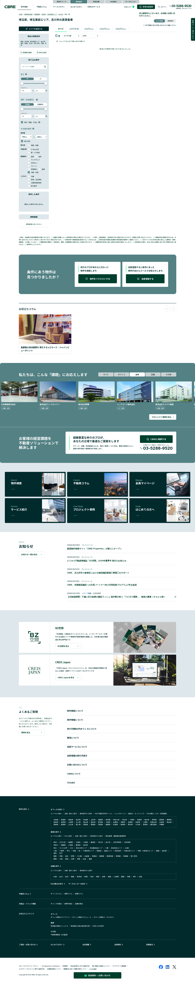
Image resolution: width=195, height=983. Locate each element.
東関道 (101, 856)
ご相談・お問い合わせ (27, 944)
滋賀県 (130, 822)
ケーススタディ (59, 7)
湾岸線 (118, 856)
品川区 (108, 842)
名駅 (103, 876)
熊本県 (130, 824)
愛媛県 (93, 824)
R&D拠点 (113, 1)
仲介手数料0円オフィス (103, 813)
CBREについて (74, 773)
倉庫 (137, 374)
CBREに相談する (158, 439)
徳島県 (85, 824)
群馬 (72, 856)
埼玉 (55, 848)
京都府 (123, 822)
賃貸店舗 (96, 1)
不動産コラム (42, 7)
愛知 (66, 859)
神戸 (134, 876)
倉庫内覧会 (68, 903)
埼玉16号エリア (81, 848)
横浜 (97, 876)
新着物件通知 (27, 52)
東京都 (108, 819)
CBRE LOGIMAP (98, 926)
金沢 (66, 876)
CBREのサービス (93, 7)
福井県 (93, 822)
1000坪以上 (104, 28)
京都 (78, 859)
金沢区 (85, 845)
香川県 (78, 824)
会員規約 (117, 944)
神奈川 (55, 845)
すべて (61, 28)
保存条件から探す (86, 813)
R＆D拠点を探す (57, 884)
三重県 (145, 822)
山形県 (93, 819)
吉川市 (61, 14)
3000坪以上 (120, 28)
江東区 (78, 842)
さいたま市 (63, 848)
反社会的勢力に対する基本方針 (80, 966)
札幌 (55, 876)
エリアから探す (56, 813)
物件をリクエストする (100, 278)
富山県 (85, 822)
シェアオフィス (120, 813)
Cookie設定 (93, 969)
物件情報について (75, 719)
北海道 (55, 819)
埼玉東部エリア (52, 14)
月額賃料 (40, 104)
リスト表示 (159, 21)
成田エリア (108, 851)
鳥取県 (55, 824)
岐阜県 (55, 822)
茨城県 (139, 819)
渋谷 (91, 876)
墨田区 (93, 842)
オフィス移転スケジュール (81, 917)
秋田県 (85, 819)
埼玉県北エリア (116, 848)
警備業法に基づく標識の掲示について (75, 969)
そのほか (71, 782)
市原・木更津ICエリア (145, 851)
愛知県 (161, 819)
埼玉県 (44, 14)
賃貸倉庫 (79, 1)
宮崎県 (145, 824)
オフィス (121, 374)
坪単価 (27, 104)
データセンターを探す (76, 884)
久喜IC (127, 848)
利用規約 (65, 966)
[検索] (45, 67)
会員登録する (147, 278)
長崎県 (123, 824)
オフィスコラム (56, 893)
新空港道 (110, 856)
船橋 (157, 851)
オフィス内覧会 (56, 903)
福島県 (100, 819)
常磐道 (99, 851)
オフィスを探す (57, 809)
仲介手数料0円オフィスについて (82, 728)
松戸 (61, 853)
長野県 (63, 822)
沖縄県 (161, 824)
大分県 (137, 824)
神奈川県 (116, 819)
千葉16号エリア (129, 851)
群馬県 (154, 819)
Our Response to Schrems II (51, 966)
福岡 (90, 859)
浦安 (55, 853)
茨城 (61, 856)
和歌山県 (153, 822)
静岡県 (169, 819)
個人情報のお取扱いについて (101, 966)
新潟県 (100, 822)
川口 (71, 848)
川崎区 (70, 845)
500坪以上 (89, 28)
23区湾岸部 (117, 842)
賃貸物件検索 (28, 14)
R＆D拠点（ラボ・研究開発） (157, 813)
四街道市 (118, 851)
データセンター (130, 1)
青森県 (70, 819)
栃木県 (146, 819)
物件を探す (23, 809)
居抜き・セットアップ (136, 813)
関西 (55, 859)
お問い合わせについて (77, 764)
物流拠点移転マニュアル (59, 926)
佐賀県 (115, 824)
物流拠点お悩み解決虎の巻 (80, 926)
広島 (84, 859)
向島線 (86, 856)
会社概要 (85, 944)
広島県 (161, 822)
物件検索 (24, 7)
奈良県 (137, 822)
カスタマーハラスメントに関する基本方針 (32, 969)
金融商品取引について (54, 969)
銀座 (72, 876)
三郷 (106, 848)
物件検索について (75, 710)
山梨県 (70, 822)
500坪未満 (74, 28)
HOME (21, 14)
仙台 (61, 876)
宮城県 (63, 819)
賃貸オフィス (61, 1)
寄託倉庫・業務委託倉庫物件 (116, 836)
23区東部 (127, 842)
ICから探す (68, 836)
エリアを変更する (35, 29)
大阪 (61, 859)
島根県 (63, 824)
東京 (55, 842)
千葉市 (61, 851)
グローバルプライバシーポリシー (29, 966)
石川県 (78, 822)
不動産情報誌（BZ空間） (60, 935)
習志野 (164, 851)
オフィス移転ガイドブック (60, 917)
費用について (73, 737)
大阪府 (108, 822)
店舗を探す (55, 866)
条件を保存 (42, 52)
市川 (68, 851)
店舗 (153, 374)
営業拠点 (149, 944)
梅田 (109, 876)
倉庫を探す (55, 832)
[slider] (22, 83)
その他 (168, 374)
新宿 (86, 876)
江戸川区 (62, 842)
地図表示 (170, 21)
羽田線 (125, 856)
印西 (74, 851)
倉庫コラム (68, 893)
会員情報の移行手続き (77, 755)
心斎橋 (116, 876)
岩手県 (78, 819)
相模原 (63, 845)
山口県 (70, 824)
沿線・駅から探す (70, 813)
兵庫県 (115, 822)
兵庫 (72, 859)
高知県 (100, 824)
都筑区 (78, 845)
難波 (122, 876)
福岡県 (108, 824)
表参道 (79, 876)
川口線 (79, 856)
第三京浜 (134, 856)
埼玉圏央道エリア (96, 848)
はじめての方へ (76, 7)
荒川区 (100, 842)
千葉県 (132, 819)
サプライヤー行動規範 (119, 966)
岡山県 (169, 822)
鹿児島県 (153, 824)
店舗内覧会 (79, 903)
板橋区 (70, 842)
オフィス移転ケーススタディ (104, 917)
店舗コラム (79, 893)
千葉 (55, 851)
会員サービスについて (77, 746)
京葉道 (94, 856)
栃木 (66, 856)
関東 (55, 856)
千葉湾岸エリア (88, 851)
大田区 (85, 842)
